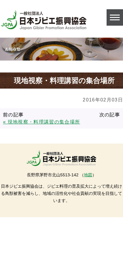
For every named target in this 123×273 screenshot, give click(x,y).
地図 (88, 174)
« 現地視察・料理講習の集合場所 (41, 121)
